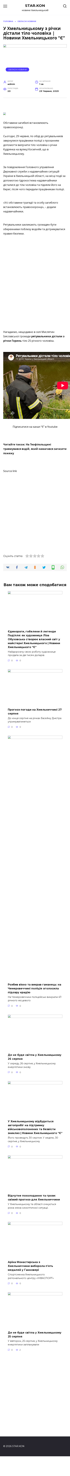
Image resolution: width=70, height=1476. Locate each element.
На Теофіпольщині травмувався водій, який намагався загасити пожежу (35, 449)
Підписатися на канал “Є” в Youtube (35, 426)
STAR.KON (35, 5)
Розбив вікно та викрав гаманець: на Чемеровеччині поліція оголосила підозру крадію (34, 988)
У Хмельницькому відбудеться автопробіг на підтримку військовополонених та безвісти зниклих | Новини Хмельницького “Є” (35, 1127)
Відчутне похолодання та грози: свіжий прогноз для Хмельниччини (34, 1197)
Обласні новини (17, 69)
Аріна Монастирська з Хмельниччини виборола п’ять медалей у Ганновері (30, 1266)
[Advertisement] (35, 276)
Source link (10, 471)
